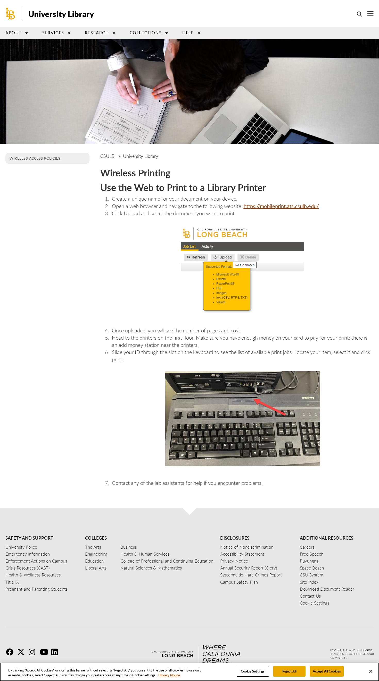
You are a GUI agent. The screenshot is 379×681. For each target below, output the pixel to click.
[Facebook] (11, 652)
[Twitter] (22, 652)
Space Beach (312, 568)
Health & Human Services (144, 554)
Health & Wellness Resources (33, 575)
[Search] (357, 14)
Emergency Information (27, 554)
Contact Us (310, 596)
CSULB (107, 156)
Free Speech (311, 554)
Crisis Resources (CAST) (27, 568)
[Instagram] (34, 652)
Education (94, 561)
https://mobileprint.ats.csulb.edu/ (281, 206)
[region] (189, 672)
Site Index (309, 582)
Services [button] (53, 33)
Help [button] (188, 33)
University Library (61, 14)
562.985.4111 (338, 658)
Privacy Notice (169, 675)
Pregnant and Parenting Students (36, 589)
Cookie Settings (253, 671)
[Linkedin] (56, 652)
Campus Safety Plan (239, 582)
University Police (21, 547)
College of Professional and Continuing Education (166, 561)
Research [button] (97, 33)
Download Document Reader (327, 589)
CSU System (311, 575)
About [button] (13, 33)
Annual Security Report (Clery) (248, 568)
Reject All (289, 671)
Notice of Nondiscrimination (246, 547)
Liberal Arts (95, 568)
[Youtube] (45, 652)
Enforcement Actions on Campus (36, 561)
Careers (307, 547)
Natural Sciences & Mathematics (151, 568)
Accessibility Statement (242, 554)
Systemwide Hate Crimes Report (251, 575)
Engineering (96, 554)
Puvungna (309, 561)
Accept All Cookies (327, 671)
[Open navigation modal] (368, 13)
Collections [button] (146, 33)
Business (128, 547)
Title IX (12, 582)
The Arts (93, 547)
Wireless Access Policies (35, 158)
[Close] (370, 671)
